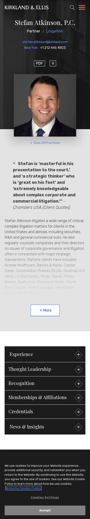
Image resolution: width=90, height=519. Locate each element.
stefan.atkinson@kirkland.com (45, 42)
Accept (45, 510)
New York (31, 48)
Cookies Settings (45, 497)
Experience (21, 354)
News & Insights (27, 426)
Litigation (54, 31)
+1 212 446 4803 (53, 48)
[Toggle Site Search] (72, 7)
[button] (45, 369)
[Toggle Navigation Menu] (81, 8)
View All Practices (46, 143)
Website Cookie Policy (23, 488)
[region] (45, 485)
